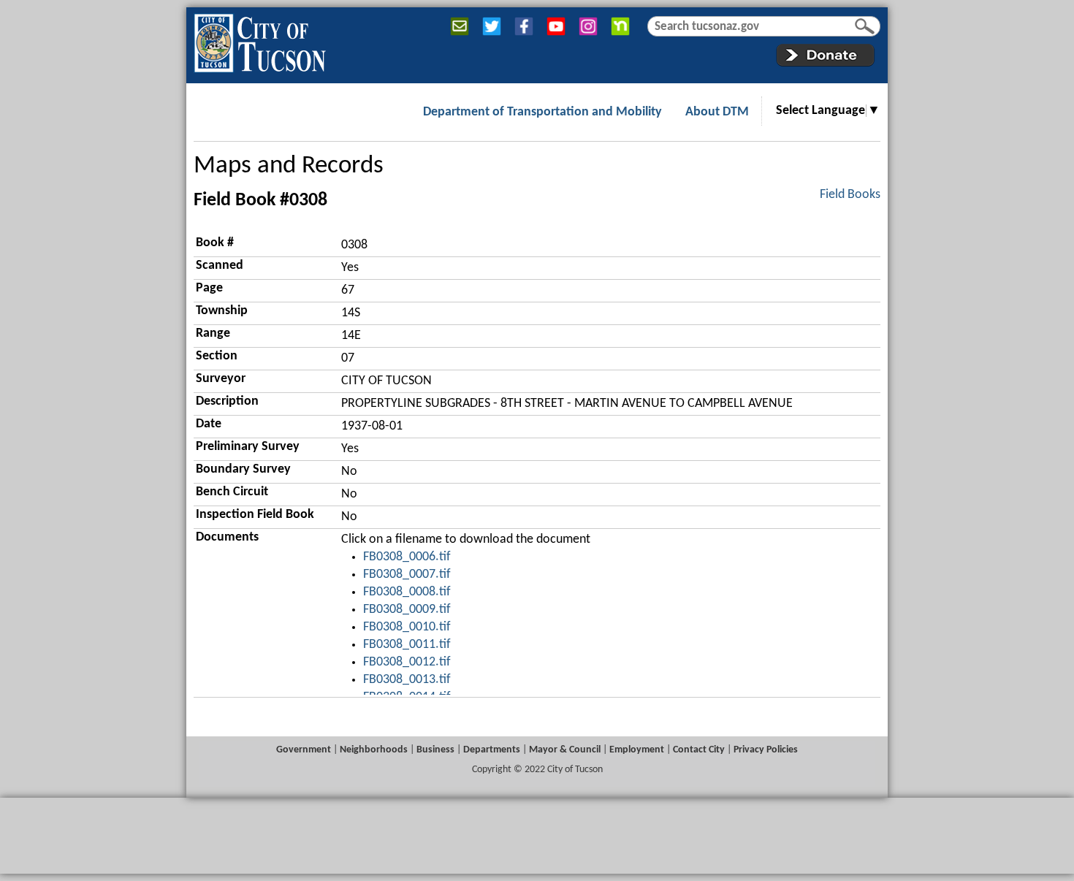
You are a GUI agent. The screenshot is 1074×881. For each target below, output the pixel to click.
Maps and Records (289, 166)
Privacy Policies (766, 749)
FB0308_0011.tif (407, 644)
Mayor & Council (565, 749)
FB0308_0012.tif (407, 662)
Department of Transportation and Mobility (542, 112)
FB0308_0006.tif (407, 557)
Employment (636, 749)
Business (435, 749)
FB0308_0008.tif (407, 592)
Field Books (850, 194)
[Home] (260, 40)
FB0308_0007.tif (407, 574)
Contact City (699, 749)
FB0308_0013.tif (407, 680)
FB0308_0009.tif (407, 609)
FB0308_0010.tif (407, 627)
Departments (491, 749)
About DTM (717, 112)
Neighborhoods (374, 749)
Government (303, 749)
